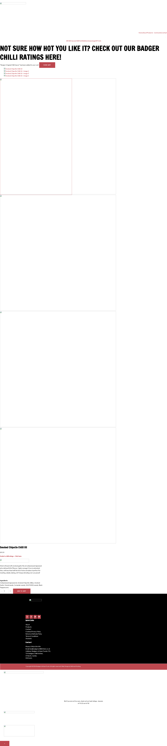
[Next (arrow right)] (163, 373)
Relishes (85, 41)
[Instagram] (27, 617)
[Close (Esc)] (165, 2)
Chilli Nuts (79, 41)
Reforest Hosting (76, 666)
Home (141, 32)
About (145, 32)
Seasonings (91, 41)
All (67, 41)
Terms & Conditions (32, 636)
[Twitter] (35, 617)
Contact (164, 32)
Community (157, 32)
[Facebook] (31, 617)
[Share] (160, 2)
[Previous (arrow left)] (3, 373)
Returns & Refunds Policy (34, 634)
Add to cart (21, 591)
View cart (47, 65)
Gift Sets (98, 41)
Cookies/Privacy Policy (33, 632)
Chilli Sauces (72, 41)
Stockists (29, 638)
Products (150, 32)
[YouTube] (39, 617)
